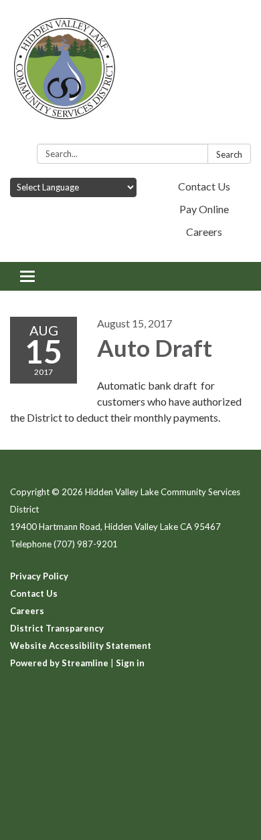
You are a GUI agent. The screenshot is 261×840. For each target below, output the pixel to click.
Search (229, 154)
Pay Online (204, 208)
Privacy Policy (39, 576)
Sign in (130, 663)
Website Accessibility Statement (80, 645)
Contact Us (204, 186)
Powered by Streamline (59, 663)
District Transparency (57, 628)
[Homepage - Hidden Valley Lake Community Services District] (130, 74)
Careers (204, 231)
